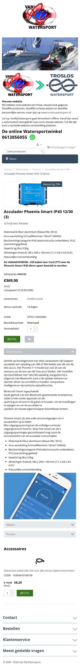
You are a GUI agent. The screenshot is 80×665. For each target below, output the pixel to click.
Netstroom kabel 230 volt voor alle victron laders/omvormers (39, 570)
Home (7, 169)
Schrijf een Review (16, 223)
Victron (36, 169)
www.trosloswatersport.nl (56, 112)
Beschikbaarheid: (13, 322)
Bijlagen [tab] (10, 524)
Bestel (12, 339)
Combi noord (35, 298)
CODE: (7, 317)
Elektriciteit (22, 169)
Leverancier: (11, 298)
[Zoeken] (42, 151)
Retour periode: (13, 307)
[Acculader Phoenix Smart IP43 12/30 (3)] (33, 194)
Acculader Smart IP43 (57, 169)
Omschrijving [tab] (13, 351)
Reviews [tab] (11, 534)
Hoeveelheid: (11, 328)
